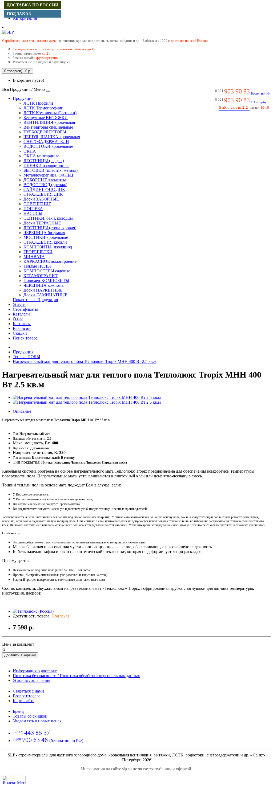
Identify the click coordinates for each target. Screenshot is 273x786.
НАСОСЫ (32, 213)
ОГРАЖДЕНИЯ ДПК (43, 194)
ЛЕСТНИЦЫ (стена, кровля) (49, 228)
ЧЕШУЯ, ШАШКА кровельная (51, 136)
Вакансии (22, 328)
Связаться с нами (28, 691)
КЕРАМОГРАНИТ (40, 275)
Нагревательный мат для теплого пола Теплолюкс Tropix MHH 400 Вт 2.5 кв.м (84, 361)
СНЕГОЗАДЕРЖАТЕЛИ (46, 141)
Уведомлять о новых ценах (37, 721)
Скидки (20, 333)
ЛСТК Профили (38, 103)
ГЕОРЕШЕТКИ (38, 251)
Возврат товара (27, 696)
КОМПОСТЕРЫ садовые (46, 271)
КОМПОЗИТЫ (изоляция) (47, 247)
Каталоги (21, 314)
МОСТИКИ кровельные (45, 237)
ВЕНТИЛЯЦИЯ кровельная (49, 122)
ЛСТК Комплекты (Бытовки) (50, 112)
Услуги (19, 304)
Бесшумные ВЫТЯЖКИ (45, 117)
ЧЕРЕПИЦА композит (44, 285)
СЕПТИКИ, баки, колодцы (48, 218)
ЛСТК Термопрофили (43, 108)
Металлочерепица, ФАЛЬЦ (48, 175)
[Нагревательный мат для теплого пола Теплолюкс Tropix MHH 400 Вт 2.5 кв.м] (87, 397)
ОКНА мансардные (41, 156)
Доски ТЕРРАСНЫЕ (42, 223)
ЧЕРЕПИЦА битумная (44, 232)
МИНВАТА (34, 256)
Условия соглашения (31, 680)
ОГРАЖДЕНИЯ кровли (45, 242)
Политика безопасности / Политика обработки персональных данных (76, 675)
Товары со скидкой (30, 716)
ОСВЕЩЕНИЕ (37, 204)
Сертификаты (25, 309)
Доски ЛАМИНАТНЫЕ (45, 295)
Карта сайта (23, 700)
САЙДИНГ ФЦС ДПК (44, 189)
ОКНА (29, 151)
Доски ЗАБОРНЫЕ (41, 199)
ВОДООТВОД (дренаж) (45, 184)
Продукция (23, 98)
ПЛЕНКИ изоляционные (46, 165)
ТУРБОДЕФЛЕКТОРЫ (44, 132)
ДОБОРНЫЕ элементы (44, 180)
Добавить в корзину (20, 655)
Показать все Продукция (35, 299)
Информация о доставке (35, 671)
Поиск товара (25, 338)
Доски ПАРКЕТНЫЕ (43, 290)
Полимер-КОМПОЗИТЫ (46, 280)
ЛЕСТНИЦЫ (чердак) (43, 160)
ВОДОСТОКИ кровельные (48, 146)
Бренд (18, 711)
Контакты (22, 323)
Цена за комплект (18, 644)
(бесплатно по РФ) (48, 740)
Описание (22, 411)
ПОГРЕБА (33, 208)
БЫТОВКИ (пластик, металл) (50, 170)
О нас (18, 319)
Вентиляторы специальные (48, 127)
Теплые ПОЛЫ (37, 266)
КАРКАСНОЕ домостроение (50, 261)
